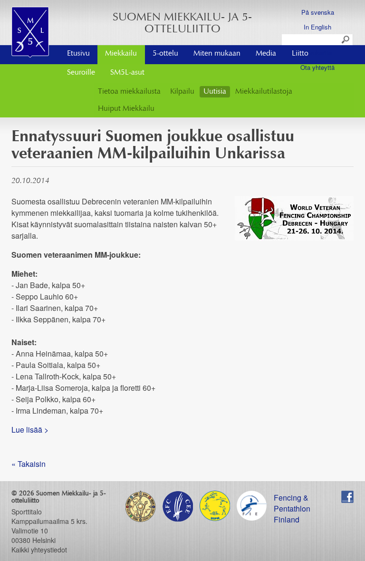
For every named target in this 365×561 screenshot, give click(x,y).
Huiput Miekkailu (126, 109)
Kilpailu (182, 92)
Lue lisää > (29, 429)
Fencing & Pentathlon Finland (292, 497)
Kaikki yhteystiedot (39, 549)
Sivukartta (318, 52)
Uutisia (214, 92)
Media (266, 54)
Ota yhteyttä (317, 67)
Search (346, 40)
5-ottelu (165, 54)
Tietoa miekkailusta (129, 92)
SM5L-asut (127, 73)
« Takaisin (28, 463)
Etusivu (78, 54)
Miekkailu (121, 54)
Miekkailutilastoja (263, 92)
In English (317, 26)
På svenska (317, 12)
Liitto (300, 54)
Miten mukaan (216, 54)
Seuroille (81, 73)
